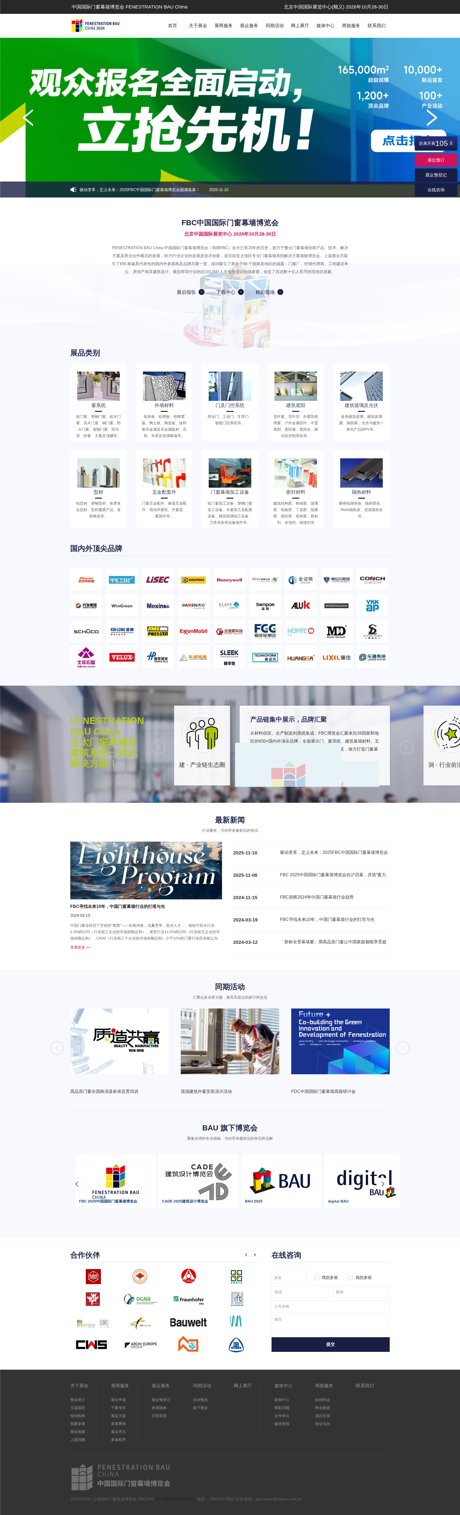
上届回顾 (77, 1440)
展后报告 (186, 292)
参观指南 (159, 1408)
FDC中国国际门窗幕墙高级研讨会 (323, 1091)
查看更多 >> (80, 947)
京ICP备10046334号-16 (175, 1499)
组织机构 (77, 1416)
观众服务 (249, 25)
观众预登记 (436, 175)
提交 (330, 1344)
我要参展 (77, 1424)
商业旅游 (322, 1408)
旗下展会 (200, 1408)
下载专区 (118, 1408)
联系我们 (377, 25)
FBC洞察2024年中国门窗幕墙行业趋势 (317, 897)
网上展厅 (300, 25)
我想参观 (363, 1277)
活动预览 (200, 1400)
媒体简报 (281, 1424)
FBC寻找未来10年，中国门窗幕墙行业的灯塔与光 (117, 906)
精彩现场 (265, 292)
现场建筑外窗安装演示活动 (206, 1091)
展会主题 (118, 1416)
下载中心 (225, 292)
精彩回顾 (281, 1408)
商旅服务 (351, 25)
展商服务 (224, 25)
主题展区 (77, 1408)
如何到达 (322, 1400)
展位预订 (436, 160)
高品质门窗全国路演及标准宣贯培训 (104, 1091)
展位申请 (118, 1400)
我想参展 (330, 1277)
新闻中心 (281, 1400)
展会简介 (77, 1400)
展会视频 (77, 1432)
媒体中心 (326, 25)
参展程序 (118, 1440)
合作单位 (281, 1416)
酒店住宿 (322, 1416)
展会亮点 (118, 1432)
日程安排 (159, 1416)
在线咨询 (436, 190)
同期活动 (275, 25)
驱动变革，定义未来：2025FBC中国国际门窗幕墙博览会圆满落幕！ (154, 189)
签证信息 (322, 1424)
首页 (172, 25)
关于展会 (198, 25)
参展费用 (118, 1424)
